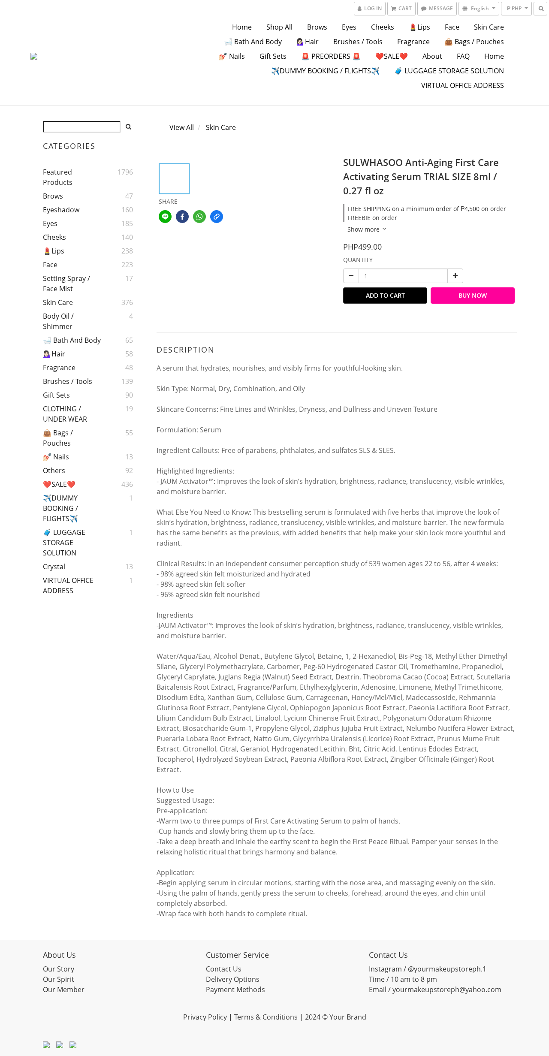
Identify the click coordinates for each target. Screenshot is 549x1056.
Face (452, 27)
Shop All (279, 27)
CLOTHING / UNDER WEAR (65, 414)
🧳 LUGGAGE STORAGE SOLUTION (449, 70)
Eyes (349, 27)
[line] (165, 216)
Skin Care (489, 27)
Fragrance (413, 41)
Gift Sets (273, 56)
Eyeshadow (61, 209)
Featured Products (57, 177)
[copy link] (216, 216)
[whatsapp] (199, 216)
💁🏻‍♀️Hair (307, 41)
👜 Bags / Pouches (474, 41)
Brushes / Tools (358, 41)
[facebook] (182, 216)
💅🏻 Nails (232, 56)
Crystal (54, 566)
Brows (317, 27)
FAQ (463, 56)
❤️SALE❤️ (391, 56)
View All (181, 127)
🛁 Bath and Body (253, 41)
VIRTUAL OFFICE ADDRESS (462, 85)
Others (54, 470)
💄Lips (419, 27)
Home (242, 27)
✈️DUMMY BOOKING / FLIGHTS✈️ (325, 70)
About (432, 56)
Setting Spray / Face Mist (66, 283)
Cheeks (382, 27)
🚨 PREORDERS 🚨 (331, 56)
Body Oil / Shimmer (58, 321)
